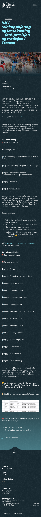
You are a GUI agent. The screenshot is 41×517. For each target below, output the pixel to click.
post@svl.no (6, 474)
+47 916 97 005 (7, 468)
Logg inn (36, 503)
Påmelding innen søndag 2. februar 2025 (19, 243)
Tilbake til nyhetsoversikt (12, 437)
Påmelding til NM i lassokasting (11, 117)
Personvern (36, 505)
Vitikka (20, 513)
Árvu (8, 513)
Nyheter (8, 19)
